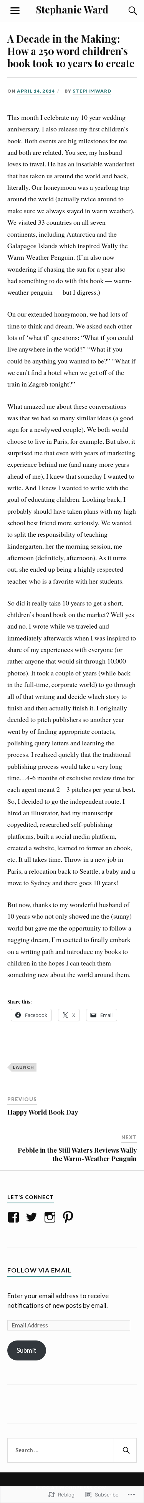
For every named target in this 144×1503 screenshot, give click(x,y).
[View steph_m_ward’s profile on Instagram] (51, 1217)
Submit (26, 1350)
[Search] (125, 11)
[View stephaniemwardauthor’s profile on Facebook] (14, 1217)
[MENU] (15, 11)
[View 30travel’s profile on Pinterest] (69, 1217)
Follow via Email (39, 1270)
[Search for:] (72, 1450)
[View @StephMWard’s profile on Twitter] (32, 1217)
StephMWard (92, 91)
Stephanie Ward (72, 9)
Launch (23, 1067)
